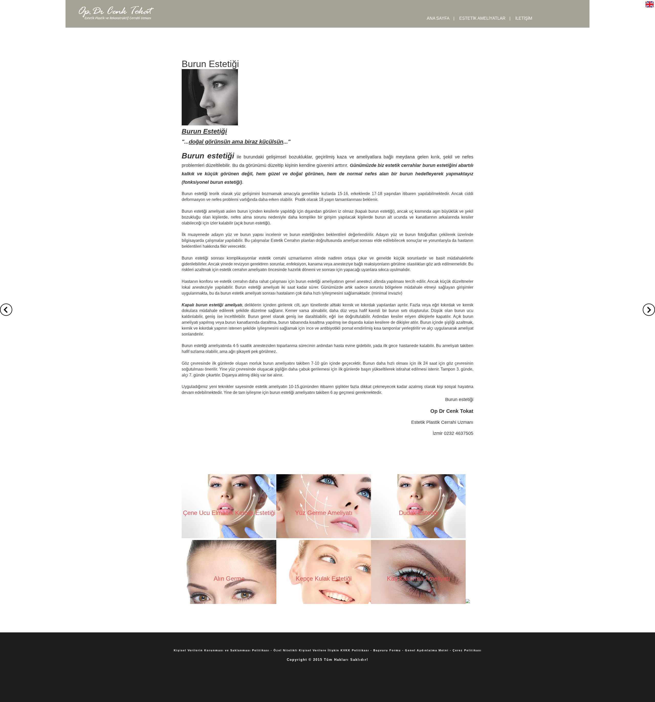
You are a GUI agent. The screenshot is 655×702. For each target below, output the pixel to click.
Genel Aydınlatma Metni (427, 650)
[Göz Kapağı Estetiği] (468, 601)
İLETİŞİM (523, 18)
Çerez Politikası (467, 650)
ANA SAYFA (438, 18)
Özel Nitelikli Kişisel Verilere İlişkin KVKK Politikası (321, 650)
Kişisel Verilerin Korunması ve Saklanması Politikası (221, 650)
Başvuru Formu (387, 650)
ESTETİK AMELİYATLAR (482, 18)
